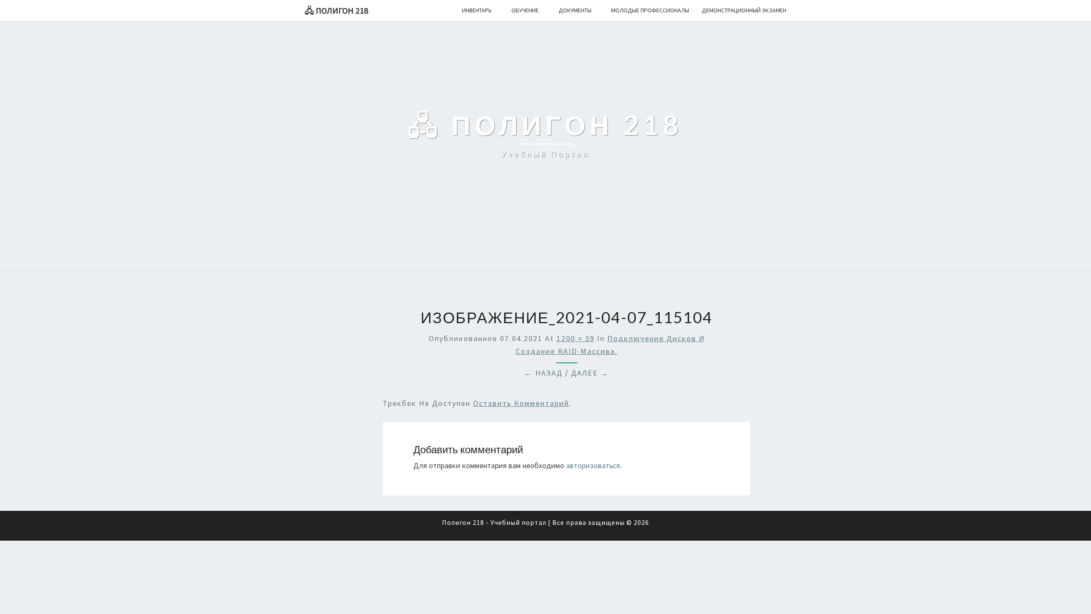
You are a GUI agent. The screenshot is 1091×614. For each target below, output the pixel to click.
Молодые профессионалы (650, 10)
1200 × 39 (576, 338)
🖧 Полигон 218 (336, 10)
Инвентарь (477, 10)
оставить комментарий (521, 403)
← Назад (543, 373)
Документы (575, 10)
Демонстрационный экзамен (744, 10)
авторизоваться (593, 465)
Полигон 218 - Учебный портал (494, 522)
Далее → (590, 373)
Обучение (525, 10)
